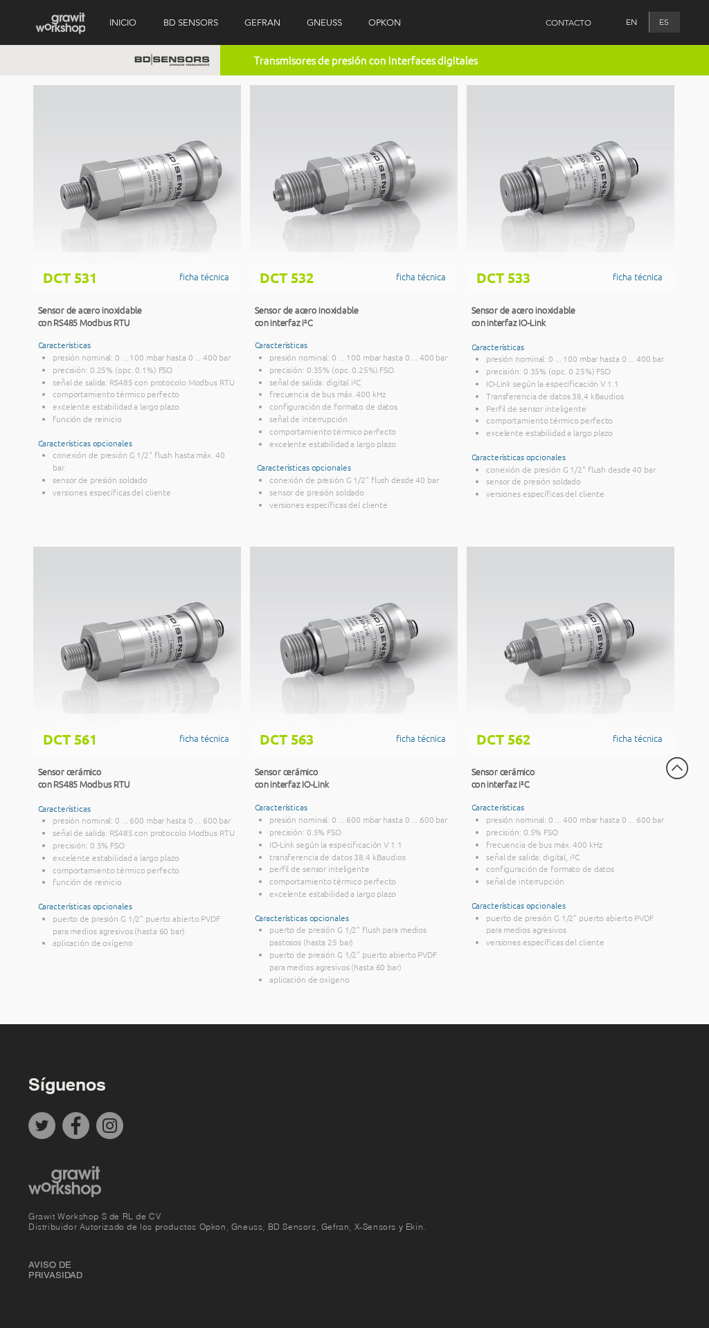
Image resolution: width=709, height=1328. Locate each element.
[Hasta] (677, 768)
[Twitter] (41, 1125)
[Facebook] (75, 1125)
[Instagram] (109, 1125)
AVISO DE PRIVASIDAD (55, 1269)
